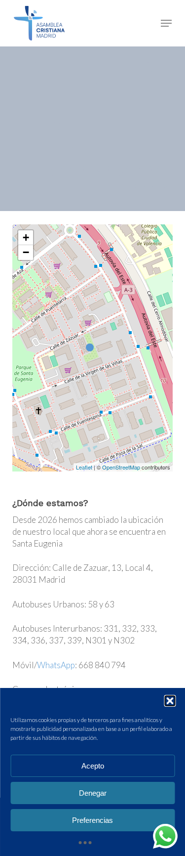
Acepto (92, 766)
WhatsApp (56, 665)
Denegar (93, 793)
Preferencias (92, 820)
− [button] (26, 252)
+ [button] (26, 237)
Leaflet (84, 467)
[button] (170, 701)
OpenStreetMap (121, 467)
